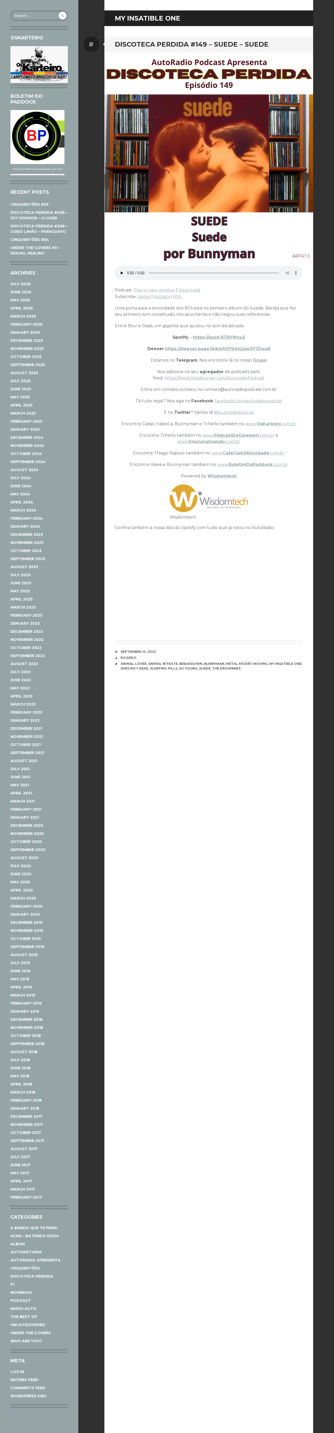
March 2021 (22, 801)
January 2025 (25, 429)
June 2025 (20, 389)
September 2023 (27, 558)
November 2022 (27, 639)
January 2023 (25, 623)
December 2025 (26, 340)
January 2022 (25, 720)
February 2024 (26, 518)
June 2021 (20, 777)
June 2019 (20, 971)
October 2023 (25, 550)
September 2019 (27, 946)
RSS (177, 296)
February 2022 (26, 712)
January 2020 (25, 914)
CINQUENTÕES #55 (29, 204)
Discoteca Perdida (31, 1276)
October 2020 (26, 841)
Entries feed (24, 1379)
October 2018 (25, 1035)
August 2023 (24, 566)
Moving (260, 664)
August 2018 (24, 1051)
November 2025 (27, 348)
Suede (205, 668)
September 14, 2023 (138, 652)
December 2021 (26, 728)
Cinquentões (25, 1268)
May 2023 (20, 591)
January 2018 (24, 1108)
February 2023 (26, 615)
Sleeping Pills (163, 668)
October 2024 (26, 453)
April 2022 (21, 696)
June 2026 (20, 292)
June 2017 (20, 1165)
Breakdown (190, 664)
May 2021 (19, 785)
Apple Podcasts (154, 296)
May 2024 (20, 494)
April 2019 (21, 987)
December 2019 (26, 922)
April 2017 (21, 1181)
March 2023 (23, 607)
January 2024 (25, 526)
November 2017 (26, 1124)
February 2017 (26, 1197)
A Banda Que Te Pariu (34, 1227)
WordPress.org (28, 1396)
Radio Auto (23, 1308)
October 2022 (25, 647)
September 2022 (27, 655)
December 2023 (26, 534)
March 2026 (23, 316)
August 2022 (24, 663)
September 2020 (27, 849)
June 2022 (20, 680)
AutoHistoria (26, 1252)
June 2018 (20, 1068)
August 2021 (23, 760)
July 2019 (20, 963)
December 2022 (26, 631)
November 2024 (27, 445)
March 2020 (23, 898)
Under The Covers (30, 1333)
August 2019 (24, 954)
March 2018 (22, 1092)
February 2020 (26, 906)
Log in (17, 1371)
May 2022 (20, 688)
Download (189, 290)
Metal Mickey (239, 664)
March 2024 (23, 510)
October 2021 (25, 744)
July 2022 (20, 672)
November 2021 (26, 736)
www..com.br (270, 423)
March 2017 (22, 1189)
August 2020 (24, 857)
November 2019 (26, 930)
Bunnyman (214, 664)
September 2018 (27, 1043)
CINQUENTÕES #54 (29, 239)
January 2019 (24, 1011)
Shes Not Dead (134, 668)
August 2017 (24, 1148)
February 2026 (26, 324)
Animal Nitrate (163, 664)
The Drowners (226, 668)
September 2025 (27, 364)
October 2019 (25, 938)
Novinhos (21, 1292)
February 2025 (26, 421)
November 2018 (26, 1027)
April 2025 (21, 405)
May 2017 (19, 1173)
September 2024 (27, 461)
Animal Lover (134, 664)
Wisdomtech (222, 475)
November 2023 (27, 542)
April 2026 (21, 308)
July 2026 (20, 284)
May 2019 (19, 979)
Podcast (20, 1300)
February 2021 (25, 809)
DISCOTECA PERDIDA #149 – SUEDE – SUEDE (192, 44)
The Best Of (23, 1316)
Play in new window (154, 290)
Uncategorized (27, 1324)
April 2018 (21, 1084)
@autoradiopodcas (234, 412)
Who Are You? (26, 1341)
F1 (12, 1284)
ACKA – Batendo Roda (34, 1236)
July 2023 (20, 575)
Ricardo (128, 658)
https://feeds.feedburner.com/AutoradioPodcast (214, 377)
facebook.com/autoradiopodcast (248, 400)
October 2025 (25, 356)
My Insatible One (285, 664)
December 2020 (26, 825)
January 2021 (24, 817)
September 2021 (27, 752)
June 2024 (21, 486)
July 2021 (20, 769)
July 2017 (20, 1157)
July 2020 (20, 866)
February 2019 (26, 1003)
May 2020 (20, 882)
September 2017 (27, 1140)
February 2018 (26, 1100)
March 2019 (22, 995)
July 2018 (20, 1060)
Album (17, 1244)
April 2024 (21, 502)
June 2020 (20, 874)
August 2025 (24, 373)
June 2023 (20, 583)
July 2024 (20, 478)
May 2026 (20, 300)
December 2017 (26, 1116)
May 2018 (19, 1076)
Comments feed (27, 1388)
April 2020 (21, 890)
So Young (188, 668)
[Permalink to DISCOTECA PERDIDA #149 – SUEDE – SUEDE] (208, 156)
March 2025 (23, 413)
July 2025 (20, 381)
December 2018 (26, 1019)
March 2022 (23, 704)
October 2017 (25, 1132)
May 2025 (20, 397)
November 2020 (27, 833)
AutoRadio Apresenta (35, 1260)
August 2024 (24, 469)
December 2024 (27, 437)
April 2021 (21, 793)
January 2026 (25, 332)
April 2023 (21, 599)
